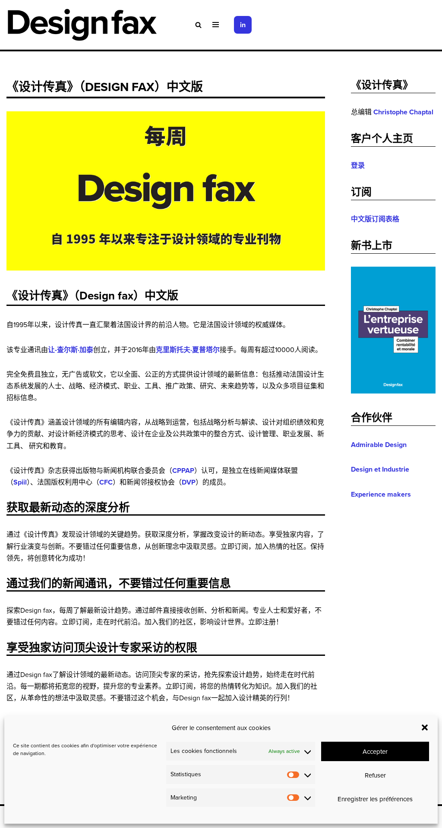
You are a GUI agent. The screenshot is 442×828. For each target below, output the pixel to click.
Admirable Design (379, 445)
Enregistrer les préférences (375, 798)
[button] (424, 727)
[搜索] (198, 25)
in (243, 25)
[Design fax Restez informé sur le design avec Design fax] (82, 25)
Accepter (375, 751)
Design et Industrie (380, 469)
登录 (358, 165)
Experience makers (381, 494)
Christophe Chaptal (403, 112)
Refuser (375, 775)
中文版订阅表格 (375, 219)
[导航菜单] (215, 24)
